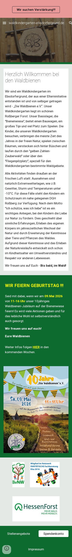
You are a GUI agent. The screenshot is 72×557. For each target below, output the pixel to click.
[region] (36, 9)
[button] (4, 23)
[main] (36, 77)
